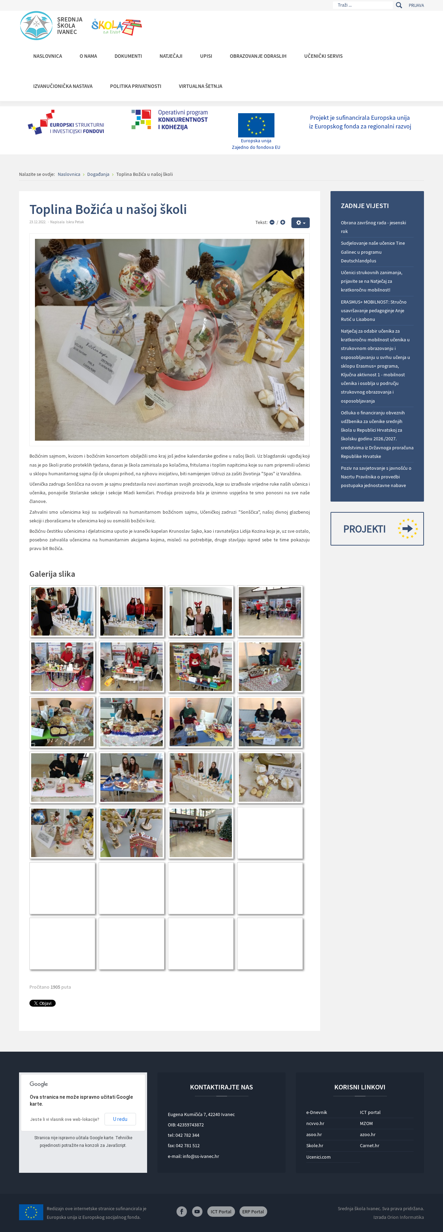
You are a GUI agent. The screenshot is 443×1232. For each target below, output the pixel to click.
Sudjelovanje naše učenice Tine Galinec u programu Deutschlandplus (373, 251)
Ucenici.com (318, 1157)
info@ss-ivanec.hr (201, 1156)
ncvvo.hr (315, 1123)
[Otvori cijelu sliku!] (169, 339)
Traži (399, 5)
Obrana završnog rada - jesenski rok (373, 226)
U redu (120, 1119)
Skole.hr (314, 1145)
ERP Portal (253, 1211)
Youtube (197, 1211)
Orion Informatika (405, 1217)
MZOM (366, 1123)
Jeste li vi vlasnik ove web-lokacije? (64, 1119)
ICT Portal (221, 1211)
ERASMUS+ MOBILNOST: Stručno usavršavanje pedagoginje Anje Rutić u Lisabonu (374, 310)
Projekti (364, 528)
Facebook (181, 1211)
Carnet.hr (369, 1145)
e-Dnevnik (316, 1112)
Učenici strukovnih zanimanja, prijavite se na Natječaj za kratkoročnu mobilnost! (371, 281)
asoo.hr (314, 1134)
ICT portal (370, 1112)
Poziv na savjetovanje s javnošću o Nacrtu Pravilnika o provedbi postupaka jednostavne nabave (376, 476)
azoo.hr (368, 1134)
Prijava (416, 5)
